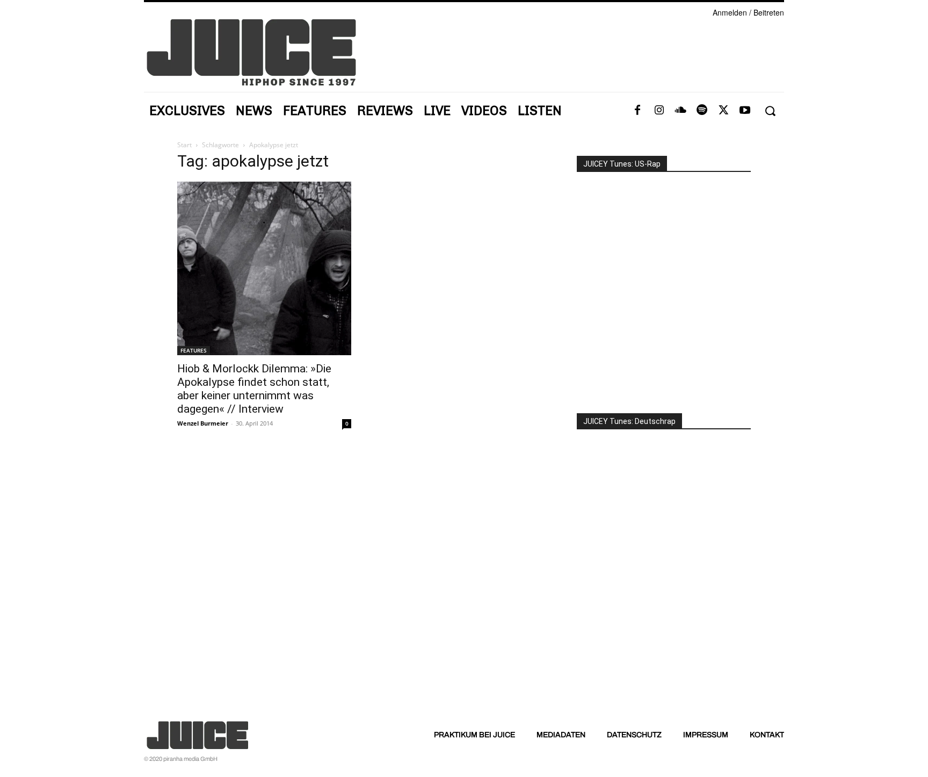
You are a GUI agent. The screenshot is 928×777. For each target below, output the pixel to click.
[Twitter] (723, 110)
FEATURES (193, 350)
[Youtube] (745, 110)
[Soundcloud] (680, 110)
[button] (770, 111)
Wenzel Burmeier (202, 423)
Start (184, 144)
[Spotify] (702, 110)
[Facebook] (637, 110)
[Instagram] (659, 110)
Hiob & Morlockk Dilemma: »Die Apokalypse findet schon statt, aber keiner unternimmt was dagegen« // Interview (254, 388)
